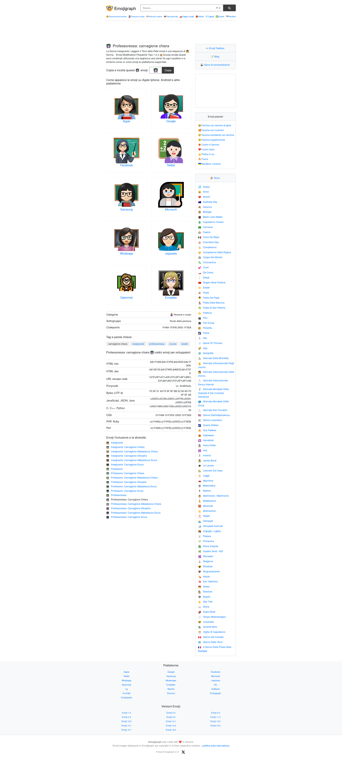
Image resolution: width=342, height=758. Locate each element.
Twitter (171, 165)
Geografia (205, 353)
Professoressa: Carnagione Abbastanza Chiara (133, 503)
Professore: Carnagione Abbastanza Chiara (132, 477)
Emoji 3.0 (215, 712)
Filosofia (205, 327)
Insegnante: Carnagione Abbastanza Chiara (132, 451)
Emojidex (171, 297)
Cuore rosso (206, 149)
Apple (126, 121)
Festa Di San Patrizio (211, 307)
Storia (203, 606)
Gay (202, 348)
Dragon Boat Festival (211, 282)
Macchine (205, 480)
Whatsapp (126, 253)
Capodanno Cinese (211, 222)
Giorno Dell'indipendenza (214, 415)
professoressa (156, 343)
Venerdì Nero (207, 626)
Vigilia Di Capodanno (211, 631)
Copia (168, 69)
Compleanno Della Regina (214, 252)
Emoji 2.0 (170, 712)
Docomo (171, 693)
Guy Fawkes (207, 430)
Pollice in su (206, 154)
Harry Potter (207, 445)
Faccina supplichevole (211, 139)
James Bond (207, 460)
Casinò (204, 232)
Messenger (171, 680)
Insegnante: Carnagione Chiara (125, 447)
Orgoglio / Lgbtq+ (209, 531)
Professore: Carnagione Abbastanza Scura (131, 486)
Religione (205, 561)
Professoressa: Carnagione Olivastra (128, 508)
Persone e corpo (136, 16)
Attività (200, 16)
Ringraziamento (209, 571)
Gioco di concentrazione (215, 64)
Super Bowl (206, 611)
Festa (203, 292)
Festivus (205, 312)
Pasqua (204, 536)
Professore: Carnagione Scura (124, 490)
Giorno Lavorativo (210, 420)
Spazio (204, 596)
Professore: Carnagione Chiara (125, 473)
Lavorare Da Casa (210, 470)
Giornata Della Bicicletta (213, 358)
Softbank (215, 688)
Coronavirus (207, 262)
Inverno (204, 455)
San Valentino (208, 581)
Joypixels (171, 253)
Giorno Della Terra (210, 642)
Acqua (204, 186)
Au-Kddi (126, 693)
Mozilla (171, 688)
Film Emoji (206, 322)
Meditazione (207, 500)
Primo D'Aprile (208, 546)
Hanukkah (206, 440)
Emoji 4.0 (126, 716)
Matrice (204, 490)
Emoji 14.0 (171, 725)
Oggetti (209, 16)
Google (171, 121)
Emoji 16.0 (171, 729)
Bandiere (231, 16)
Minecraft (205, 505)
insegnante (138, 343)
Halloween (206, 435)
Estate (204, 287)
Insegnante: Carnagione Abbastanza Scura (131, 460)
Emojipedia (126, 697)
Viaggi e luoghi (187, 16)
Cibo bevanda (171, 16)
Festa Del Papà (208, 297)
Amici (203, 191)
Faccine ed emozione (116, 16)
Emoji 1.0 (126, 712)
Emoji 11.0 (215, 716)
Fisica (203, 332)
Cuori (203, 267)
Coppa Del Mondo (210, 257)
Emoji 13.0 (215, 721)
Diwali (203, 277)
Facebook (126, 165)
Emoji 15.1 (126, 729)
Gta (202, 338)
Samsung (126, 209)
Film (202, 317)
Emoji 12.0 (126, 721)
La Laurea (206, 465)
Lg (126, 688)
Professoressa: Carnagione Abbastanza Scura (133, 512)
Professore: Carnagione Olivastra (126, 482)
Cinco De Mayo (208, 237)
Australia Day (207, 201)
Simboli (220, 16)
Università (206, 621)
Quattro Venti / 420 (210, 551)
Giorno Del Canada (211, 637)
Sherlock (205, 591)
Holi (202, 450)
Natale (204, 515)
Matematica (206, 485)
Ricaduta (205, 566)
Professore (114, 468)
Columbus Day (208, 242)
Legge (204, 475)
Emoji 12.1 (171, 721)
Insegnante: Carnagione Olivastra (126, 455)
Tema (215, 178)
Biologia (204, 211)
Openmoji (126, 297)
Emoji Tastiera (215, 48)
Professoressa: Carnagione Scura (126, 517)
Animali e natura (154, 16)
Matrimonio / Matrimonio (213, 495)
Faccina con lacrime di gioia (214, 125)
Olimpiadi (205, 521)
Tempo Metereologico (212, 616)
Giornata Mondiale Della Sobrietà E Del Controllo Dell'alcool (213, 392)
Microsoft (171, 209)
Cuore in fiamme (208, 144)
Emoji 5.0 (170, 716)
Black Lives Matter (210, 216)
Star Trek (205, 601)
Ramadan (205, 556)
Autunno (205, 206)
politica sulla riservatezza (216, 745)
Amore (204, 196)
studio (184, 343)
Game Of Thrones (210, 343)
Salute (204, 576)
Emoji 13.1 (126, 725)
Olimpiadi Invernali (210, 526)
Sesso (204, 586)
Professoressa (116, 495)
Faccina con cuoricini (211, 130)
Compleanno (207, 247)
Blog (215, 56)
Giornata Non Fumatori (212, 410)
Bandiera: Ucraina (209, 163)
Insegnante (114, 442)
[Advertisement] (171, 32)
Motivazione (207, 510)
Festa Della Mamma (211, 302)
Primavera (206, 541)
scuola (172, 343)
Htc (215, 684)
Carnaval (205, 227)
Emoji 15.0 (215, 725)
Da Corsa (205, 272)
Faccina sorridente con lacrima (216, 135)
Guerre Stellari (208, 425)
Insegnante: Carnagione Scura (125, 464)
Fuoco (203, 159)
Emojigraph (125, 8)
